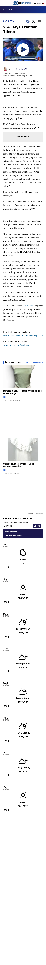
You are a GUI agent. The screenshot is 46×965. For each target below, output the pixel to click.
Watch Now (38, 3)
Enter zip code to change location (15, 522)
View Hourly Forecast (13, 535)
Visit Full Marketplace (34, 362)
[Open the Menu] (4, 3)
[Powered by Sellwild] (39, 513)
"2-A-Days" (29, 305)
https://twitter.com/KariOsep (16, 344)
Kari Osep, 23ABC (19, 69)
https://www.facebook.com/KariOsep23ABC (23, 335)
